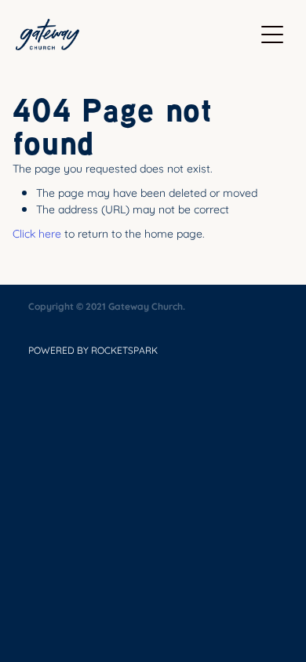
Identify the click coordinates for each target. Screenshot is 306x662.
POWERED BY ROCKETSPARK (93, 350)
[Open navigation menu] (272, 34)
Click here (37, 232)
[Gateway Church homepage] (134, 34)
